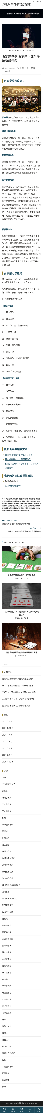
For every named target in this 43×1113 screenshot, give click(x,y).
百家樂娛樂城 (7, 939)
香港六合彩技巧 (8, 1053)
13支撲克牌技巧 (8, 784)
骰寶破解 (6, 1073)
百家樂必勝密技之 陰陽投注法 (18, 459)
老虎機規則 (6, 1006)
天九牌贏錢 (6, 811)
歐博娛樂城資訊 (8, 858)
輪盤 (4, 1019)
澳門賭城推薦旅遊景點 (11, 885)
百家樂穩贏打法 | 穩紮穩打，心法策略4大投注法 (21, 613)
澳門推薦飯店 (7, 865)
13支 (4, 777)
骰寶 (4, 1060)
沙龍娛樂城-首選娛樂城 (16, 4)
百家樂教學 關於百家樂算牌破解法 (16, 705)
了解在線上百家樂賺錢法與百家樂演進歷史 (19, 692)
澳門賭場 (6, 892)
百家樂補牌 (6, 959)
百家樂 (7, 71)
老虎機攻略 (6, 992)
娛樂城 (5, 831)
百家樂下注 (32, 499)
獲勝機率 (21, 499)
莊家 (27, 510)
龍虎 (4, 1087)
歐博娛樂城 (6, 851)
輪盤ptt (5, 1033)
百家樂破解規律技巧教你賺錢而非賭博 (21, 652)
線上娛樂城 (6, 972)
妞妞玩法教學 (7, 824)
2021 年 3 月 (7, 741)
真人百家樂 (22, 510)
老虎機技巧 (6, 986)
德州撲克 (6, 838)
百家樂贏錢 (6, 965)
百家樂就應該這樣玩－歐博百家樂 (21, 574)
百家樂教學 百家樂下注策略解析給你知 (27, 14)
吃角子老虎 (6, 797)
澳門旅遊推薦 (7, 871)
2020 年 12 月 (7, 762)
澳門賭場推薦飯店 (9, 898)
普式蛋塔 (6, 844)
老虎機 (5, 979)
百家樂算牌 (6, 952)
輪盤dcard (6, 1026)
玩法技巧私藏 (7, 912)
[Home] (4, 14)
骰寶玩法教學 (7, 1066)
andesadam (10, 68)
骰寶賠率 (6, 1080)
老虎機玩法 (6, 999)
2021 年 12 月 (7, 728)
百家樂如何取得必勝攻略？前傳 (19, 454)
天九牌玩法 (6, 804)
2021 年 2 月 (7, 748)
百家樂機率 (32, 508)
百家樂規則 (8, 510)
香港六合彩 (6, 1046)
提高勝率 (15, 499)
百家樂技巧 (8, 501)
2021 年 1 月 (7, 755)
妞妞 (4, 818)
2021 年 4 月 (7, 735)
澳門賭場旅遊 (7, 905)
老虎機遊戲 (6, 1013)
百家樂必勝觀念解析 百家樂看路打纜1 (17, 678)
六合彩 (5, 791)
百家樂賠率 (15, 510)
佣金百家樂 (9, 499)
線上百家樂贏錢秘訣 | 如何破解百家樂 (17, 685)
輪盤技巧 (6, 1039)
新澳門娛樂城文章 (13, 486)
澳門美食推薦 (7, 878)
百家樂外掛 (6, 932)
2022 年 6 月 (7, 721)
